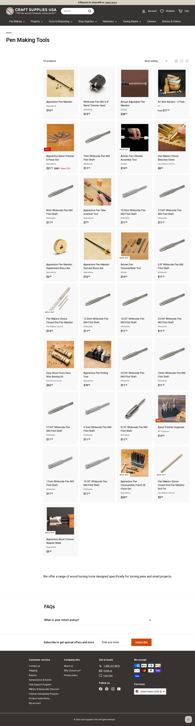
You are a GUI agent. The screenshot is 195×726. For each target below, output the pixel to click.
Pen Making (15, 21)
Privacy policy (71, 675)
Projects (35, 21)
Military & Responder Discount (44, 689)
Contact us (34, 666)
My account (35, 703)
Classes (151, 21)
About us (68, 666)
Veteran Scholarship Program (43, 693)
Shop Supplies (86, 21)
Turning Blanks (131, 21)
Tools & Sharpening (59, 21)
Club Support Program (40, 684)
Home (8, 32)
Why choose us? (72, 670)
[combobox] (77, 11)
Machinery (108, 21)
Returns (33, 675)
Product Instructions (39, 698)
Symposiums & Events (40, 679)
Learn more (111, 2)
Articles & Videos (171, 21)
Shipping (33, 670)
